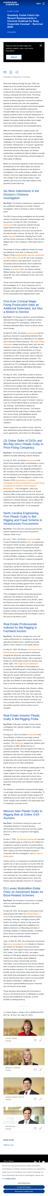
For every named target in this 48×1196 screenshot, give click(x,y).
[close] (41, 45)
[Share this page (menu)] (16, 72)
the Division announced (27, 839)
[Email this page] (4, 73)
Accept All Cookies (24, 1187)
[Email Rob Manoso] (35, 1128)
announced (8, 225)
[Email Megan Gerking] (35, 1069)
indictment (19, 743)
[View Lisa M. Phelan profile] (24, 1031)
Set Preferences (24, 1183)
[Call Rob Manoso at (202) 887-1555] (40, 1128)
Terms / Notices (8, 1161)
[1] (4, 380)
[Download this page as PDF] (10, 72)
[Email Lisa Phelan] (35, 1040)
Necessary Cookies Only (24, 1191)
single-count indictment (28, 664)
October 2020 (18, 269)
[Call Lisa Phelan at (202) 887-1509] (40, 1040)
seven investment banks (17, 944)
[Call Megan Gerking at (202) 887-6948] (40, 1069)
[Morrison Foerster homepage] (11, 4)
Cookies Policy (10, 1178)
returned (11, 236)
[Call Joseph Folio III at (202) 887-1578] (40, 1099)
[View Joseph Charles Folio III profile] (24, 1090)
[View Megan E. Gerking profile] (24, 1060)
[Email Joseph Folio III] (35, 1099)
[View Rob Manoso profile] (24, 1119)
